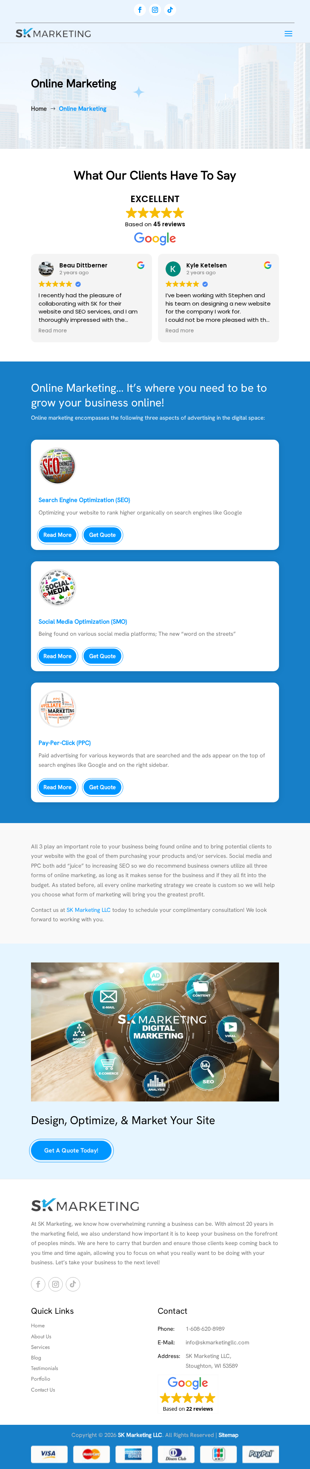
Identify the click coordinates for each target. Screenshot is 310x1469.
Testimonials (44, 1368)
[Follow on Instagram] (155, 10)
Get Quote (102, 535)
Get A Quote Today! (71, 1150)
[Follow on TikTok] (170, 10)
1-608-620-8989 (205, 1329)
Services (40, 1347)
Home (38, 1325)
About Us (41, 1336)
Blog (36, 1357)
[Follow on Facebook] (140, 10)
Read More (57, 535)
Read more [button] (53, 330)
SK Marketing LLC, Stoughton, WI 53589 (212, 1361)
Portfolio (40, 1378)
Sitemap (229, 1435)
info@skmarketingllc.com (217, 1342)
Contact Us (43, 1389)
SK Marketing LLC (89, 910)
